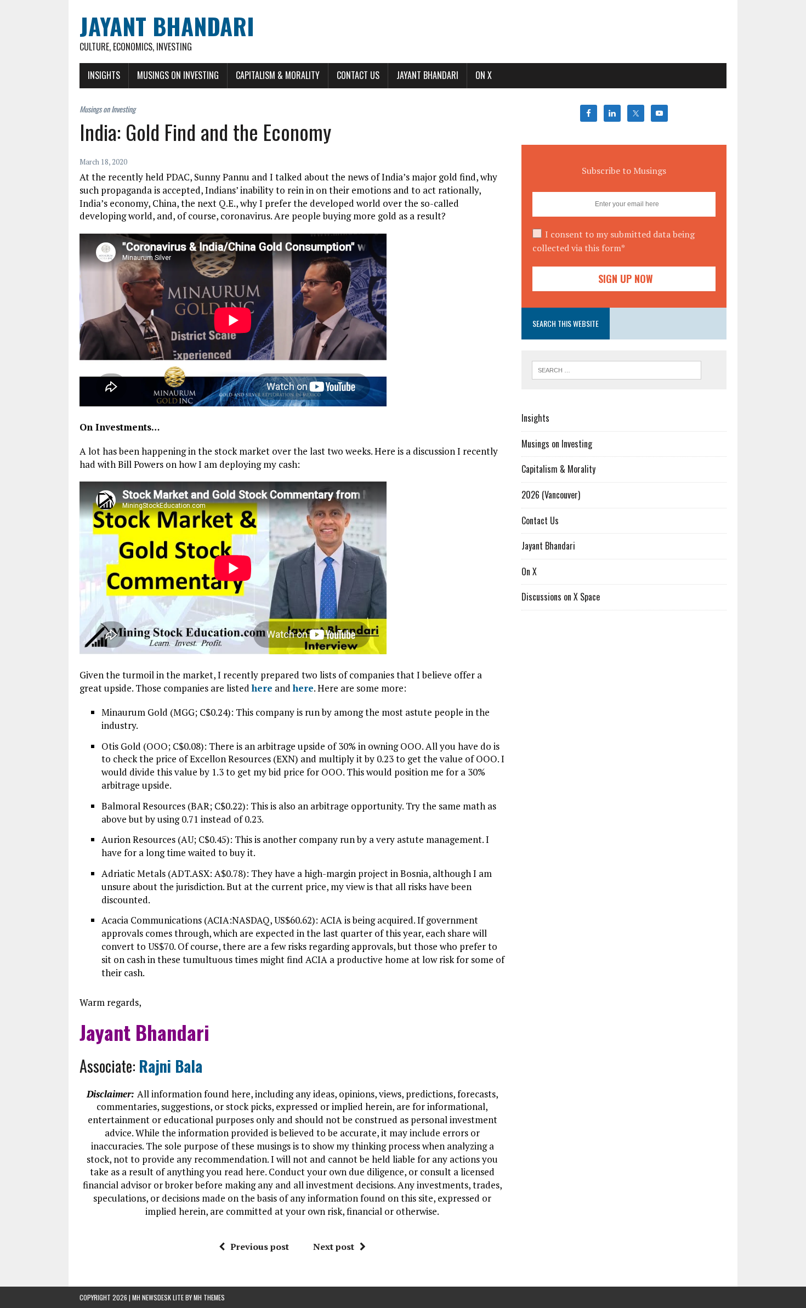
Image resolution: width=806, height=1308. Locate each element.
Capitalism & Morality (278, 75)
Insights (104, 75)
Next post (333, 1247)
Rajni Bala (170, 1066)
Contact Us (358, 75)
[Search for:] (616, 369)
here (262, 688)
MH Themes (209, 1297)
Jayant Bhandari (427, 75)
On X (483, 75)
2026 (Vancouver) (550, 494)
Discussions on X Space (560, 596)
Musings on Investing (178, 75)
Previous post (259, 1247)
